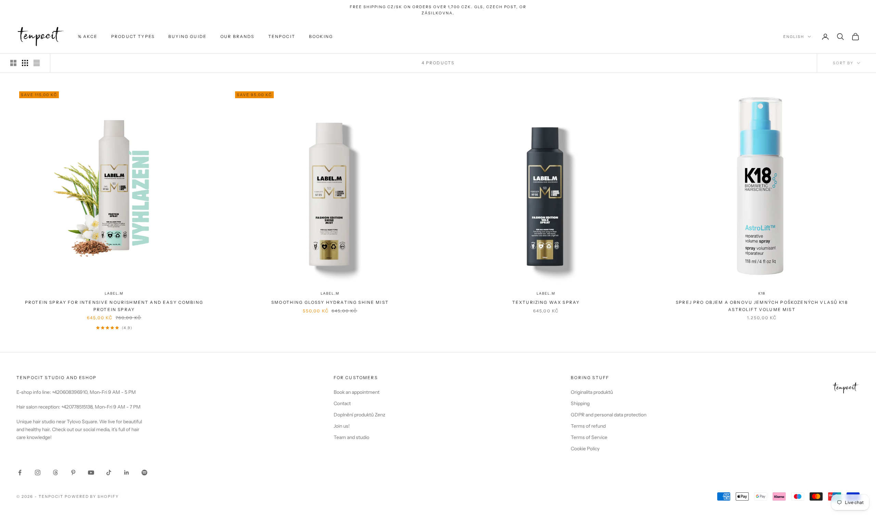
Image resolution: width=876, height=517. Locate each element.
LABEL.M (114, 293)
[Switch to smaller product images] (25, 63)
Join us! (342, 426)
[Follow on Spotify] (144, 472)
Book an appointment (356, 392)
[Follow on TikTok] (108, 472)
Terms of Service (589, 437)
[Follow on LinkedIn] (126, 472)
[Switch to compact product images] (37, 63)
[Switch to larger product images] (13, 63)
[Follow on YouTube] (91, 472)
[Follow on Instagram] (37, 472)
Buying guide (187, 36)
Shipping (580, 403)
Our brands (237, 36)
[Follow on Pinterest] (73, 472)
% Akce (88, 36)
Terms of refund (588, 426)
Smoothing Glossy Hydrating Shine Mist (330, 302)
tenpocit (281, 36)
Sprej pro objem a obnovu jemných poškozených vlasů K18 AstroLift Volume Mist (762, 306)
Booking (321, 36)
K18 (761, 293)
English (793, 36)
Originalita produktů (592, 392)
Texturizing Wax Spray (546, 302)
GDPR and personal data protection (608, 415)
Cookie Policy (585, 448)
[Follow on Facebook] (19, 472)
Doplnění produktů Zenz (359, 415)
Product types (133, 36)
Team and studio (351, 437)
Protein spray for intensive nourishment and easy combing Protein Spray (114, 306)
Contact (342, 403)
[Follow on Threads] (55, 472)
